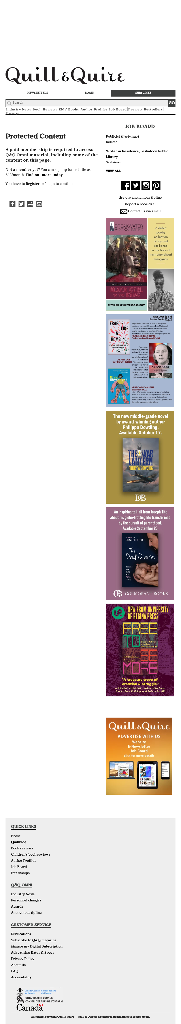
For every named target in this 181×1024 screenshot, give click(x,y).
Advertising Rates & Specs (32, 953)
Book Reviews (45, 110)
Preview (135, 110)
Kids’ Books (69, 110)
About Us (18, 965)
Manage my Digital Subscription (36, 947)
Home (16, 836)
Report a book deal (140, 204)
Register (33, 184)
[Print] (30, 204)
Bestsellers (153, 110)
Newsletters (37, 93)
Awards (17, 907)
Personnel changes (26, 901)
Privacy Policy (22, 959)
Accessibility (21, 977)
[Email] (39, 204)
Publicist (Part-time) (122, 137)
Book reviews (22, 849)
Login (89, 93)
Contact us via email (144, 211)
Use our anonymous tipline (140, 198)
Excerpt (13, 114)
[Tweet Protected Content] (22, 204)
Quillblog (18, 842)
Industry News (22, 894)
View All (113, 171)
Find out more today (44, 175)
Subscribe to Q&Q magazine (34, 940)
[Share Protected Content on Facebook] (12, 204)
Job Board (118, 110)
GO (172, 103)
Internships (20, 873)
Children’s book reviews (30, 855)
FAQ (14, 971)
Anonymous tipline (26, 913)
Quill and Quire (72, 77)
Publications (21, 934)
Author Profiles (94, 110)
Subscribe (143, 93)
